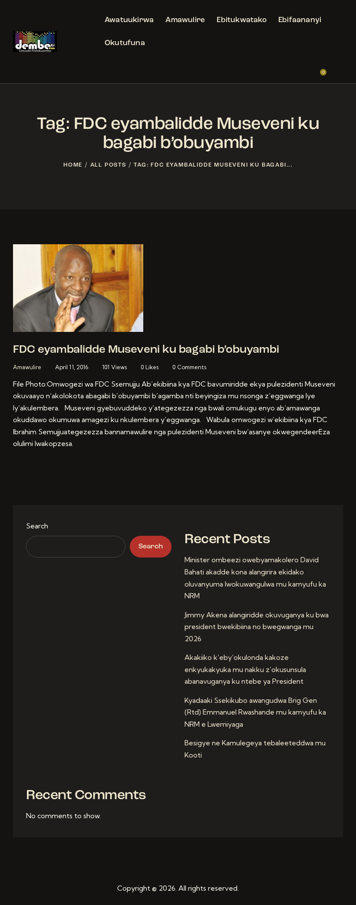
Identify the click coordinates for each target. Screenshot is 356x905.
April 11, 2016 (71, 367)
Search (37, 525)
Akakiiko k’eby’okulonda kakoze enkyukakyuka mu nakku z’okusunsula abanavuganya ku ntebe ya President (245, 669)
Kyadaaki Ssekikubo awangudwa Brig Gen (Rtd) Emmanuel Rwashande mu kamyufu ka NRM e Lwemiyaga (255, 712)
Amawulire (27, 367)
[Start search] (337, 69)
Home (72, 165)
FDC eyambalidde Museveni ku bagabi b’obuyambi (146, 350)
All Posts (108, 165)
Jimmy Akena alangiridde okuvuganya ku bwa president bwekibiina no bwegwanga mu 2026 (257, 626)
